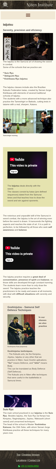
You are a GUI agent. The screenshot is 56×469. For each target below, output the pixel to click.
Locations (21, 460)
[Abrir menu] (28, 15)
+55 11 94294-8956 (30, 466)
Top (18, 454)
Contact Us (34, 460)
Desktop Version (31, 454)
